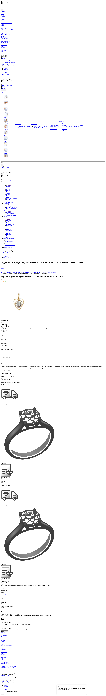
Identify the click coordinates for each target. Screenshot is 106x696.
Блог (2, 658)
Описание (5, 359)
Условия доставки (5, 663)
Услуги (2, 670)
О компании (4, 652)
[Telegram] (7, 281)
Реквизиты (3, 657)
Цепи (25, 272)
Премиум (8, 212)
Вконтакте (6, 68)
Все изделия (4, 635)
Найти (2, 694)
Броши (39, 272)
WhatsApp (5, 72)
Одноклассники (7, 71)
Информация (4, 659)
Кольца (6, 272)
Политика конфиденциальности (8, 666)
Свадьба (14, 272)
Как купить (9, 220)
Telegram (5, 69)
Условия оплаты (5, 662)
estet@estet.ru (5, 64)
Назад (9, 185)
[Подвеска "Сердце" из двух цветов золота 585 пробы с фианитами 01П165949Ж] (19, 319)
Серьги (2, 272)
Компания (8, 229)
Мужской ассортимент (32, 272)
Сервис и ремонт (5, 672)
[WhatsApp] (5, 281)
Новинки (53, 272)
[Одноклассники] (3, 281)
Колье (22, 272)
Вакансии (3, 654)
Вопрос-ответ (4, 668)
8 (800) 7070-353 (5, 54)
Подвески (18, 272)
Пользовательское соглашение (8, 667)
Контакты (3, 655)
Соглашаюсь (62, 692)
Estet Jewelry (4, 338)
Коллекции (9, 206)
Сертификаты (47, 272)
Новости (3, 653)
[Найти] (2, 10)
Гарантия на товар (5, 665)
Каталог (8, 186)
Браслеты (10, 272)
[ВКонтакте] (1, 281)
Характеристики (7, 361)
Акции (42, 272)
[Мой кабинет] (1, 181)
